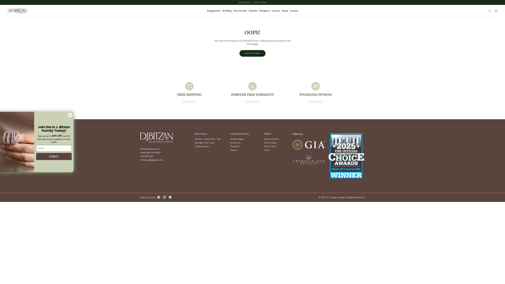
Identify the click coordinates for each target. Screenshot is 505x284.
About (285, 11)
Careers (233, 150)
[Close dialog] (75, 115)
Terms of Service (271, 139)
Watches (253, 11)
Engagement (213, 11)
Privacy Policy (270, 143)
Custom (276, 11)
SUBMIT (59, 156)
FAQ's (266, 150)
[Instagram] (164, 197)
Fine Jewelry (240, 11)
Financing (234, 146)
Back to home (252, 53)
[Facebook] (170, 197)
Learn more (189, 101)
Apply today (260, 2)
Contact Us (235, 143)
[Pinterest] (158, 197)
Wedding (227, 11)
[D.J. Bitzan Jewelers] (156, 137)
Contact (294, 11)
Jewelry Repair (237, 139)
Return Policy (270, 146)
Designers (264, 11)
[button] (489, 10)
